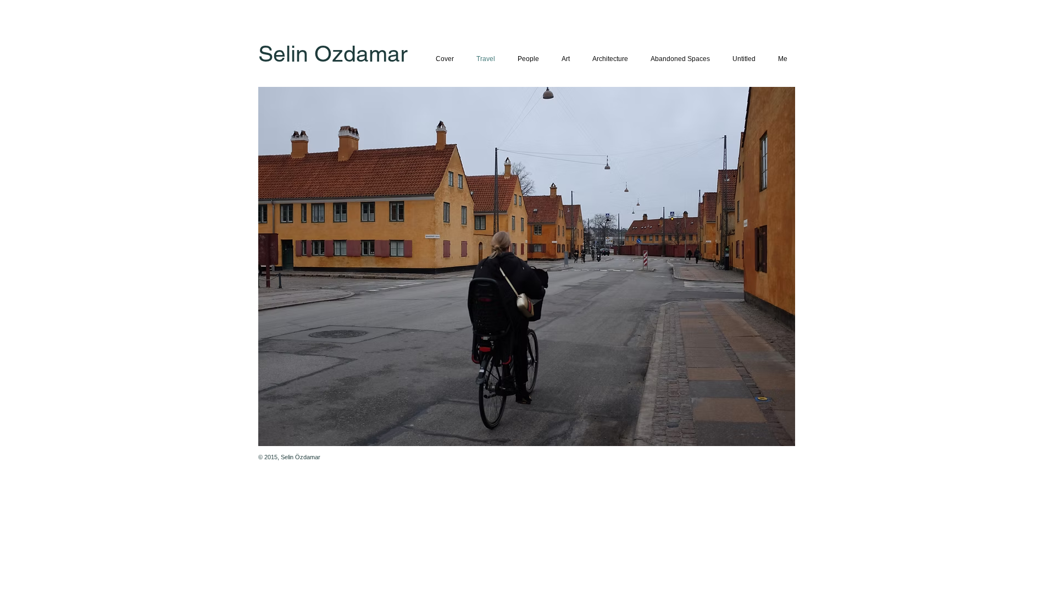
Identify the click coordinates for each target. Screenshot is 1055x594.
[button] (526, 266)
